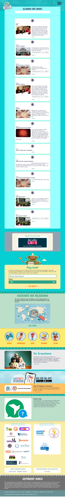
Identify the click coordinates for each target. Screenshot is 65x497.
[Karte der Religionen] (32, 314)
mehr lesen (36, 364)
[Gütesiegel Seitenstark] (40, 433)
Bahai (17, 24)
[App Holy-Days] (32, 377)
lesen (33, 37)
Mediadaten (28, 491)
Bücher (44, 343)
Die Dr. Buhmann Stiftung (37, 484)
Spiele (9, 343)
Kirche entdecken (38, 399)
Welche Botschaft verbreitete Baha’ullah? (24, 161)
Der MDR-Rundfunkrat (25, 487)
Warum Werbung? (32, 236)
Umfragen (21, 343)
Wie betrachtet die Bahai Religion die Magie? (25, 177)
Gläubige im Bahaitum (20, 84)
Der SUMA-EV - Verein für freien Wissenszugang (41, 487)
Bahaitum (32, 20)
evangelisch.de (18, 494)
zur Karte (33, 326)
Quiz (32, 343)
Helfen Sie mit (43, 491)
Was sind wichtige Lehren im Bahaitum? (24, 150)
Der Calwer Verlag (17, 485)
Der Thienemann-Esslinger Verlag (29, 485)
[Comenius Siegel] (54, 433)
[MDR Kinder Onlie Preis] (44, 446)
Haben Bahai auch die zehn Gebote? (23, 127)
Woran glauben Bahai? (20, 196)
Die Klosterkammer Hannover (50, 484)
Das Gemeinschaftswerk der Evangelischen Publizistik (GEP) (17, 482)
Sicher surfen (50, 491)
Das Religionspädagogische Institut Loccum (46, 485)
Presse (23, 491)
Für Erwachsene (35, 491)
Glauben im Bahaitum (20, 46)
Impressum (7, 491)
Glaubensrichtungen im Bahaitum (23, 65)
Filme (55, 343)
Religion (11, 279)
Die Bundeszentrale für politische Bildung (22, 484)
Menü (59, 3)
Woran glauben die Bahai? (21, 216)
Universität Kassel (36, 483)
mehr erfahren (37, 392)
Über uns (19, 491)
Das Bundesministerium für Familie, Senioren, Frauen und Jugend (45, 482)
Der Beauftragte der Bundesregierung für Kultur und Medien (18, 483)
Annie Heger (47, 471)
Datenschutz (12, 491)
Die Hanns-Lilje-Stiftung (46, 483)
